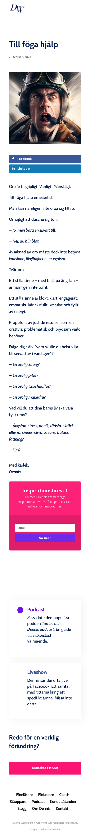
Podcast (38, 801)
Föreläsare (24, 794)
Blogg (22, 808)
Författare (46, 794)
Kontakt (62, 808)
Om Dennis (41, 808)
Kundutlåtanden (63, 801)
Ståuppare (18, 801)
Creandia (55, 829)
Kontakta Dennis (45, 768)
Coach (64, 794)
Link (45, 656)
